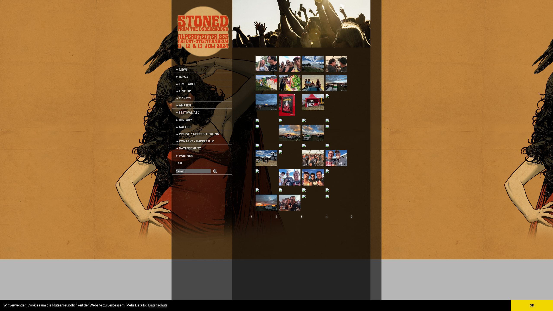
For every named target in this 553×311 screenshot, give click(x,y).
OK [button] (532, 305)
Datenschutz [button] (157, 305)
